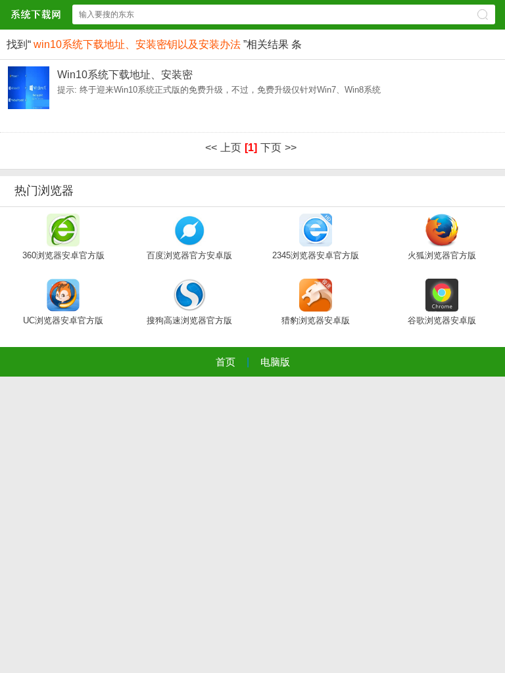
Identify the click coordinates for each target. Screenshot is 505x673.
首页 (225, 361)
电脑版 (275, 361)
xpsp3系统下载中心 (35, 14)
